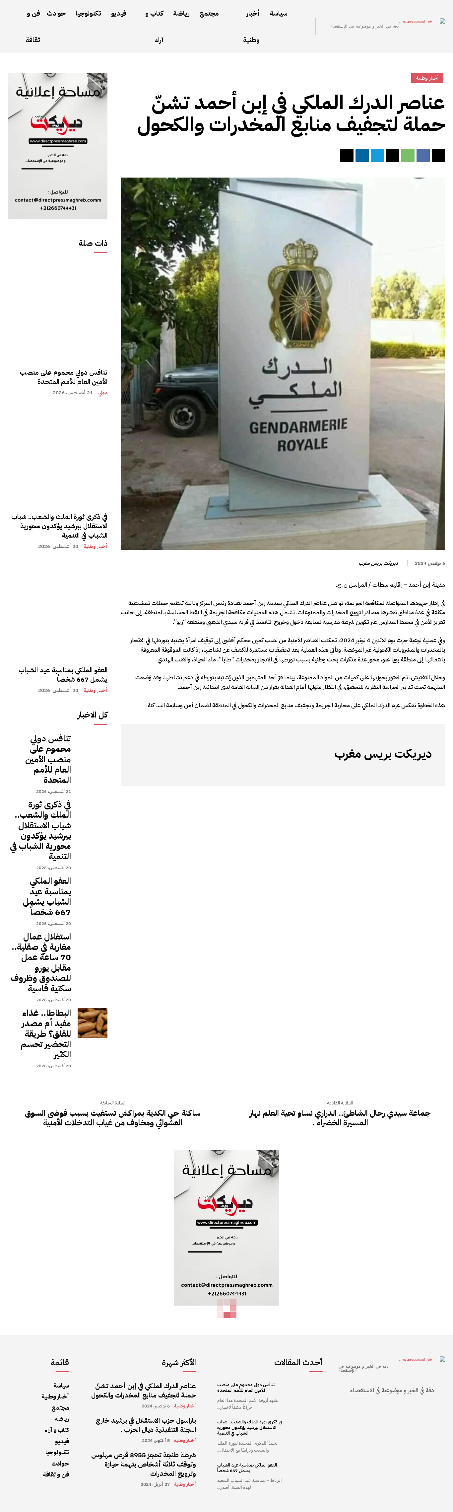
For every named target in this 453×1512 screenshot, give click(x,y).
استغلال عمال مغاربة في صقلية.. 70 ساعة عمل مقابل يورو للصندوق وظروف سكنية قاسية (41, 962)
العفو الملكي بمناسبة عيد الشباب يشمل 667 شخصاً (63, 674)
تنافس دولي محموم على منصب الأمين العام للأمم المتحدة (63, 377)
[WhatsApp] (408, 155)
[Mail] (397, 771)
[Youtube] (367, 771)
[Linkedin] (362, 155)
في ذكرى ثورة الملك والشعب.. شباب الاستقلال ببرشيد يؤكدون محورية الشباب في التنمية (59, 526)
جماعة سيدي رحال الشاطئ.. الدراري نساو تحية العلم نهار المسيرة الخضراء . (340, 1118)
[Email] (347, 155)
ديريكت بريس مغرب (378, 563)
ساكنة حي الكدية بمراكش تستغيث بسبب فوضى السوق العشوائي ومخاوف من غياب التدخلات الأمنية (113, 1118)
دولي (102, 393)
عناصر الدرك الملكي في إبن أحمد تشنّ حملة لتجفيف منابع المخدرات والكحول (143, 1390)
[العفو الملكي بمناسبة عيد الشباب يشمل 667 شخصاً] (57, 609)
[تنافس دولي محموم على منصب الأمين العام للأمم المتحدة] (57, 311)
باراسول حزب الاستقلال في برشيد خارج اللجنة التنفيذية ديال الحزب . (146, 1425)
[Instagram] (417, 771)
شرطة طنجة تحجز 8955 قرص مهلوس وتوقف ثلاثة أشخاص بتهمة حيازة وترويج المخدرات (143, 1464)
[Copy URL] (438, 155)
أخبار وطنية (95, 546)
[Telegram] (377, 155)
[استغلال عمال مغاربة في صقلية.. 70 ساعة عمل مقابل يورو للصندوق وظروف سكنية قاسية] (92, 946)
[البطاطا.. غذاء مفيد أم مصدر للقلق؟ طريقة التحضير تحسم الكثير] (92, 1023)
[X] (392, 155)
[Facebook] (423, 155)
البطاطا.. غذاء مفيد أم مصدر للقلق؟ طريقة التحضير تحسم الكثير (46, 1034)
